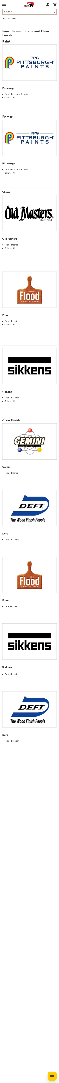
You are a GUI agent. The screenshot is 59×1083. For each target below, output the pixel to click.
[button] (48, 4)
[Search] (53, 11)
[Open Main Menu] (4, 4)
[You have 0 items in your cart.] (55, 4)
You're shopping (9, 18)
